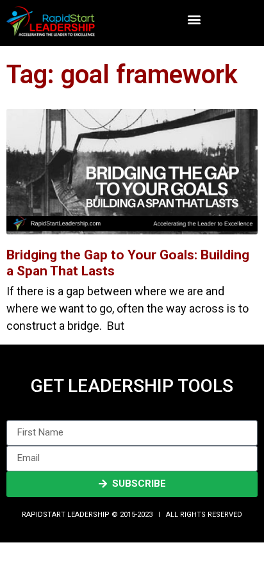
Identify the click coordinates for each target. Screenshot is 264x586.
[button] (193, 19)
